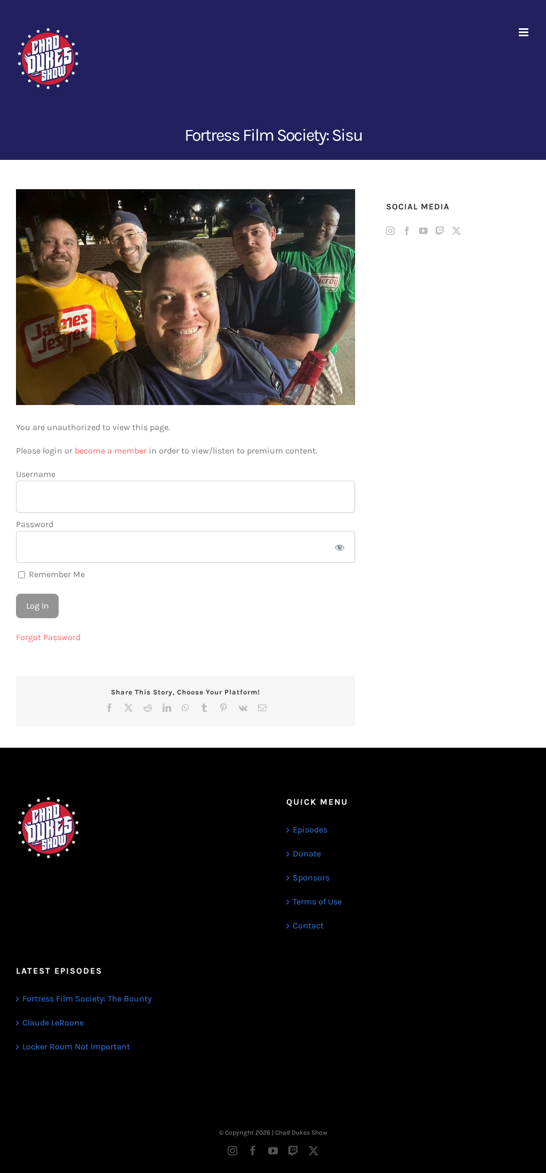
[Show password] (339, 547)
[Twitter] (456, 230)
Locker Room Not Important (76, 1046)
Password (34, 524)
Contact (308, 925)
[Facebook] (407, 230)
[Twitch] (440, 230)
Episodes (310, 829)
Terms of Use (317, 901)
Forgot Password (48, 637)
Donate (307, 853)
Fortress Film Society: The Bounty (86, 998)
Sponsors (311, 877)
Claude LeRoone (53, 1022)
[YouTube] (423, 230)
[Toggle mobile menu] (524, 32)
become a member (111, 451)
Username (35, 474)
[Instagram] (390, 230)
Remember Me (56, 574)
